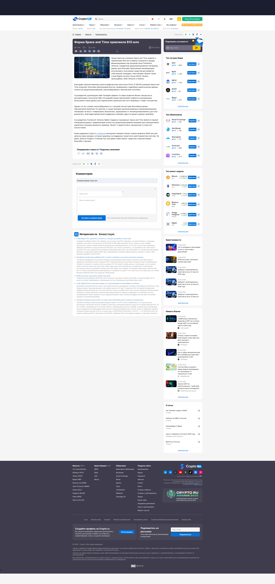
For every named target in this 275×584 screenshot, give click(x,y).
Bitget (174, 98)
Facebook (197, 34)
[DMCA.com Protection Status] (137, 566)
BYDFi (174, 89)
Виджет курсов (143, 510)
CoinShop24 (120, 490)
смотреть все (183, 106)
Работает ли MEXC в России (176, 418)
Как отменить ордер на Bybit (176, 410)
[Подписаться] (196, 47)
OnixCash (176, 146)
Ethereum (176, 185)
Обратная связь (96, 519)
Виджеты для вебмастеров (122, 519)
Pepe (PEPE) (77, 497)
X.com (193, 34)
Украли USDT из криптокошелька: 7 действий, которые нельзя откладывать (188, 386)
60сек (118, 479)
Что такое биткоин (79, 469)
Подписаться (185, 534)
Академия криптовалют (146, 503)
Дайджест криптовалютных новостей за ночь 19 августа (188, 295)
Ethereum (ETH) (78, 472)
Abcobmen (120, 472)
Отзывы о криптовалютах (147, 493)
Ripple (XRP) (77, 479)
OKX (173, 63)
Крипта (118, 483)
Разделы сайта (144, 466)
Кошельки (117, 25)
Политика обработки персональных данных (164, 519)
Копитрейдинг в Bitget (174, 426)
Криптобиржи (100, 466)
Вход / (187, 19)
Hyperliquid (176, 194)
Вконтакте (200, 34)
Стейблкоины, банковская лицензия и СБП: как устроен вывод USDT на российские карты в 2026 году (188, 322)
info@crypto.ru (198, 484)
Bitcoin (174, 176)
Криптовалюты (78, 25)
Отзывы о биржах (144, 490)
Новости (130, 25)
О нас (86, 519)
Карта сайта (142, 500)
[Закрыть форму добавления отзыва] (155, 189)
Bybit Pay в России (173, 442)
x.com (165, 19)
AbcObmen (176, 128)
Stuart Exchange (179, 120)
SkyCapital (176, 137)
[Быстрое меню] (179, 19)
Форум (140, 497)
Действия (192, 177)
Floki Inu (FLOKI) (78, 500)
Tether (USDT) (78, 476)
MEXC (174, 80)
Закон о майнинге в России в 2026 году (180, 434)
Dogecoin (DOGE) (79, 493)
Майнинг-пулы (155, 25)
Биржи (91, 25)
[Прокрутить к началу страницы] (270, 570)
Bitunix (96, 479)
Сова (118, 486)
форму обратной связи (191, 483)
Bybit (174, 72)
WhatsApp (185, 34)
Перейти (192, 121)
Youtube (152, 19)
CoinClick (176, 154)
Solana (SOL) (77, 490)
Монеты (76, 466)
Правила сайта (186, 519)
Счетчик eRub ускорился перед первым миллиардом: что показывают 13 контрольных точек (188, 370)
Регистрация (195, 19)
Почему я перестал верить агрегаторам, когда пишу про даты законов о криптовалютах (188, 339)
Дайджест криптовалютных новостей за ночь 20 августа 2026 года (188, 284)
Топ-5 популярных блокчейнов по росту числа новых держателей (189, 249)
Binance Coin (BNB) (79, 483)
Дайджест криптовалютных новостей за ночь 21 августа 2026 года (188, 272)
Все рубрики (171, 25)
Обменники (104, 25)
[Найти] (96, 19)
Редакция (107, 519)
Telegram (158, 19)
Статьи (141, 25)
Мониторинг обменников (125, 469)
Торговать (192, 64)
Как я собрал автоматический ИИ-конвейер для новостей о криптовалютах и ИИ (189, 354)
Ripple (174, 223)
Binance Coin (175, 203)
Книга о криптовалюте (146, 507)
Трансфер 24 (121, 497)
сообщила (101, 133)
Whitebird (119, 493)
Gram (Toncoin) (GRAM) (81, 486)
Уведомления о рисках (141, 519)
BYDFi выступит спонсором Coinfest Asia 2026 (93, 276)
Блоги (140, 486)
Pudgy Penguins (176, 213)
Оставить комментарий (92, 218)
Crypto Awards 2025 (193, 25)
